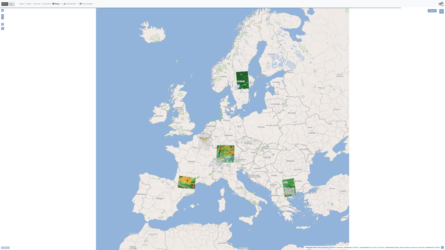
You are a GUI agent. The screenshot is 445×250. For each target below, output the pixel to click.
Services (37, 3)
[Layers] (441, 11)
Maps (57, 3)
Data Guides (87, 3)
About (22, 3)
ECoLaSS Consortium (377, 247)
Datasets (46, 3)
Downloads (70, 3)
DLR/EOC (356, 247)
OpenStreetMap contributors (327, 247)
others (341, 247)
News (29, 3)
